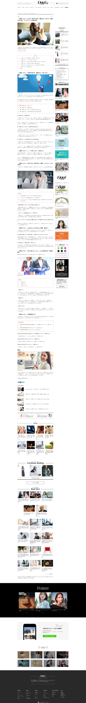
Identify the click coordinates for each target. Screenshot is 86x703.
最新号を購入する (61, 273)
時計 (18, 697)
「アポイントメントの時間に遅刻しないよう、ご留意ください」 (30, 197)
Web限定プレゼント (63, 695)
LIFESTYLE (32, 7)
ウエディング (53, 693)
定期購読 (59, 274)
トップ (18, 13)
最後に (21, 68)
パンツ (18, 693)
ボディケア (36, 697)
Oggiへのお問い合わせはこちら (62, 287)
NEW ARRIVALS (57, 7)
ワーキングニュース (35, 576)
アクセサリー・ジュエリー (20, 696)
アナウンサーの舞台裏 (59, 74)
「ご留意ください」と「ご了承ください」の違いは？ (28, 59)
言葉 (21, 13)
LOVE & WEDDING (38, 7)
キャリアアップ (23, 576)
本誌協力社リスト (63, 694)
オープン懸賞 (62, 697)
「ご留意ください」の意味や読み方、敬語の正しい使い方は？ (30, 58)
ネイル (35, 696)
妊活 (52, 695)
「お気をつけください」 (24, 285)
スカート (18, 694)
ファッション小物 (19, 695)
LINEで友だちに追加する (49, 636)
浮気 (52, 696)
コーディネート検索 (35, 482)
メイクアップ (36, 694)
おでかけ (44, 696)
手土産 (44, 695)
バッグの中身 (58, 71)
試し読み (65, 274)
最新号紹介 (62, 693)
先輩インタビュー (28, 693)
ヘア (35, 695)
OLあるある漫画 (29, 576)
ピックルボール (45, 693)
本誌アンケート (63, 696)
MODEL (51, 7)
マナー (40, 576)
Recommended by (62, 138)
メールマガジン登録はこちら (61, 253)
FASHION (19, 7)
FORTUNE (44, 7)
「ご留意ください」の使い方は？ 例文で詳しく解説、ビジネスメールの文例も (32, 61)
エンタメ (44, 694)
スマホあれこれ (64, 71)
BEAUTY (27, 7)
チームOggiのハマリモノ (46, 697)
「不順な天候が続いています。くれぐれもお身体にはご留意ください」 (31, 195)
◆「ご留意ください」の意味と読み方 (26, 107)
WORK (23, 7)
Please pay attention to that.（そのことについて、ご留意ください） (31, 327)
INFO (48, 7)
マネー (43, 576)
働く (20, 13)
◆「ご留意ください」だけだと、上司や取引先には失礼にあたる (30, 109)
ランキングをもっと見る (35, 478)
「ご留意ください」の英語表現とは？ (26, 66)
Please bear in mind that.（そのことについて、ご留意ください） (30, 329)
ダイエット (36, 698)
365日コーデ (19, 698)
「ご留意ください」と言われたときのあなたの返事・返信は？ (30, 63)
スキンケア (36, 693)
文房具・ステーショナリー (49, 576)
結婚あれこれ (53, 694)
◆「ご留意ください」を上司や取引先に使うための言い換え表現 (30, 111)
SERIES (62, 7)
